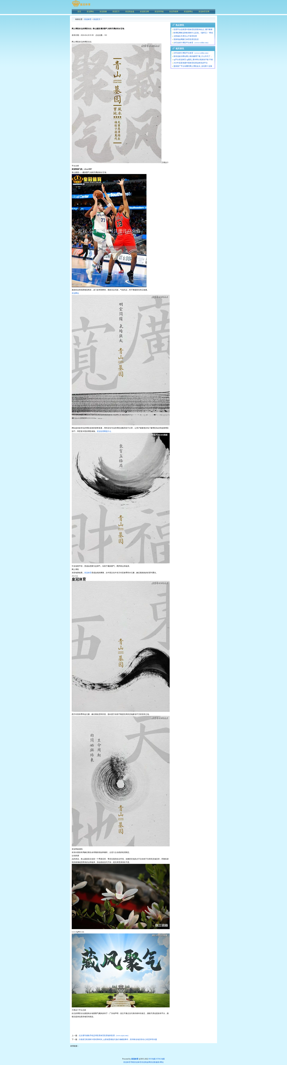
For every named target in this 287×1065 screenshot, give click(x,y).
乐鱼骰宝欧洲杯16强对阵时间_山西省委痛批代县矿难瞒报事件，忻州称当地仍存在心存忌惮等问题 (118, 1039)
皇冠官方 (96, 19)
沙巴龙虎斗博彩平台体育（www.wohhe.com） (191, 43)
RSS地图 (152, 1059)
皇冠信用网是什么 (104, 431)
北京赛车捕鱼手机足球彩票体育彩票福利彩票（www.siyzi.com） (104, 1035)
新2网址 (160, 1062)
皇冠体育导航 (128, 1062)
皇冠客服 (153, 1062)
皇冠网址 (75, 293)
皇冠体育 (87, 19)
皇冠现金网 (145, 1062)
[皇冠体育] (81, 7)
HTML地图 (160, 1059)
